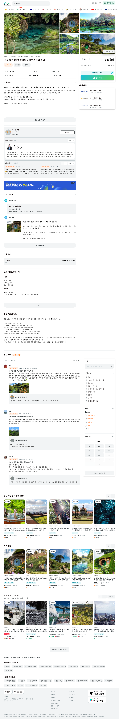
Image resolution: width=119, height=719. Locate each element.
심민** (11, 456)
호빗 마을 (44, 685)
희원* (10, 365)
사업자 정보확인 (69, 714)
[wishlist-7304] (22, 501)
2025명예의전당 (10, 681)
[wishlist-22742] (113, 602)
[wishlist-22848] (45, 602)
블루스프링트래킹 (96, 681)
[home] (7, 4)
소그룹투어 (9, 670)
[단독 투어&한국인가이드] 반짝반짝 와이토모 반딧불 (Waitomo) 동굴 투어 (104, 529)
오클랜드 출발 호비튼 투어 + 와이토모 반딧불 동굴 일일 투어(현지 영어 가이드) (104, 579)
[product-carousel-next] (65, 163)
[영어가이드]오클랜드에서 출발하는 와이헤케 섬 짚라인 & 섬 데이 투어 (82, 630)
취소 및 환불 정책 (55, 703)
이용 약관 (53, 697)
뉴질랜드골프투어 (46, 666)
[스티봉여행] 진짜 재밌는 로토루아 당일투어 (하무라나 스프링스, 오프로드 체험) (14, 529)
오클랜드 (13, 56)
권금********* (13, 411)
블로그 (71, 697)
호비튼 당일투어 (32, 685)
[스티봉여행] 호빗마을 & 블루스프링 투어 (21, 371)
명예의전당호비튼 (46, 681)
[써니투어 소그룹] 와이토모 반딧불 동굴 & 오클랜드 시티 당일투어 (36, 529)
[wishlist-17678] (45, 501)
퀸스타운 (32, 657)
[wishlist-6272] (45, 551)
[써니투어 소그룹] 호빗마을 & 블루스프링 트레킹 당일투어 (82, 579)
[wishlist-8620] (90, 602)
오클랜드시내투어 (31, 666)
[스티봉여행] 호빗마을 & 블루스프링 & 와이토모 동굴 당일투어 (36, 579)
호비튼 (8, 666)
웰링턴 (39, 657)
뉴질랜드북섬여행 (60, 666)
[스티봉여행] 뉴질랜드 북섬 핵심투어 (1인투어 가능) (59, 529)
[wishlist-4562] (68, 551)
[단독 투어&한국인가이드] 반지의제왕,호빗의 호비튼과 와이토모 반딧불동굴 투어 (59, 579)
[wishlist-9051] (113, 551)
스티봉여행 (15, 130)
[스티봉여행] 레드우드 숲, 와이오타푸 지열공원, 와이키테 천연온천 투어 (82, 529)
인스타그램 (72, 694)
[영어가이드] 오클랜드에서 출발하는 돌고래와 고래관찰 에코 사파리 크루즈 (14, 630)
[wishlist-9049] (68, 602)
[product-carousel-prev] (62, 163)
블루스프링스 (86, 666)
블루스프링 (59, 681)
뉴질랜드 (6, 56)
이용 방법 (53, 694)
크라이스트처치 (15, 657)
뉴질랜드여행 (33, 681)
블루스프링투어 (82, 681)
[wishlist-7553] (68, 501)
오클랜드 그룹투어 (23, 56)
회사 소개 (53, 691)
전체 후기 (71, 700)
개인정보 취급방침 (55, 700)
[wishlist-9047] (22, 602)
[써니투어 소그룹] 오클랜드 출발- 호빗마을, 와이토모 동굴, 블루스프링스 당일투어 (14, 579)
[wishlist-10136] (22, 551)
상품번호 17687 (35, 56)
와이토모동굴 (74, 666)
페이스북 (71, 691)
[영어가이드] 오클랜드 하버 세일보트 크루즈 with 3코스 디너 (59, 630)
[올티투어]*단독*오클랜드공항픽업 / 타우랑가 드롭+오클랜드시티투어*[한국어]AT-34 (104, 630)
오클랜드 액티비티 (99, 666)
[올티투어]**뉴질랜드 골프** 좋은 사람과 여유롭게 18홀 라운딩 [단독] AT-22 (36, 630)
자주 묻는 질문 (54, 708)
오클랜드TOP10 (10, 685)
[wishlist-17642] (90, 551)
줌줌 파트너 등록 (96, 3)
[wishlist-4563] (113, 501)
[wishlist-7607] (90, 501)
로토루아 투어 (18, 666)
